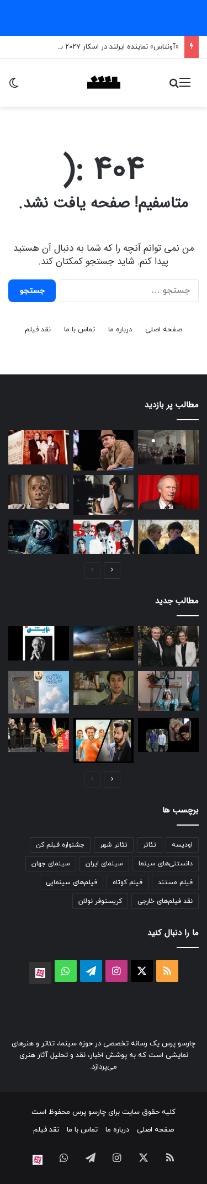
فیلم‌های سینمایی (71, 882)
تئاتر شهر (114, 845)
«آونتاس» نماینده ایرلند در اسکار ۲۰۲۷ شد (116, 47)
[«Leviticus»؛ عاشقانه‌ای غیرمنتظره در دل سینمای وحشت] (168, 537)
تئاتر (149, 845)
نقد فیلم (38, 330)
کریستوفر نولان (100, 901)
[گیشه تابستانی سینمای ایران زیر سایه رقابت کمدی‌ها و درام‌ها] (103, 740)
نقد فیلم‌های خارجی (165, 901)
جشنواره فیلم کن (60, 845)
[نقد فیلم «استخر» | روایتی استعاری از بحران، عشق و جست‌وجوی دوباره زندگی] (103, 495)
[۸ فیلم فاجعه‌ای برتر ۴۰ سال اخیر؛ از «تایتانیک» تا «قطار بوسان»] (38, 537)
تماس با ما (79, 330)
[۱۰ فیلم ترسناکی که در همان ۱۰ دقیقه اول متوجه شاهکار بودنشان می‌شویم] (38, 492)
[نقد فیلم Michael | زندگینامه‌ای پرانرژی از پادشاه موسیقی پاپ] (103, 643)
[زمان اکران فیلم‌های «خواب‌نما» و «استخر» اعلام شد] (168, 735)
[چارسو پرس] (103, 82)
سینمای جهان (50, 863)
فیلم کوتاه (127, 882)
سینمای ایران (104, 863)
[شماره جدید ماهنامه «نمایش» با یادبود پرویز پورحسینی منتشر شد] (38, 643)
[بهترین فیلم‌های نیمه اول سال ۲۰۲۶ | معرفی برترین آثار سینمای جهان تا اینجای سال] (103, 537)
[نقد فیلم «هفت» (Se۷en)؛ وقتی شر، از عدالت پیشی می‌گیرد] (168, 447)
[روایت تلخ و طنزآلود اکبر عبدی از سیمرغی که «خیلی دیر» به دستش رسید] (38, 735)
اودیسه (182, 845)
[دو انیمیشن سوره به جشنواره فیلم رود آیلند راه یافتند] (38, 692)
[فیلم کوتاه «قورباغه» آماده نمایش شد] (168, 691)
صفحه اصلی (163, 330)
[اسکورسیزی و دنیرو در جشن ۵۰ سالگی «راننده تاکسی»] (103, 688)
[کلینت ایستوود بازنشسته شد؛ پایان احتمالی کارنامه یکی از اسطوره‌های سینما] (168, 492)
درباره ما (120, 330)
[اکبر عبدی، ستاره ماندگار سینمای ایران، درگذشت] (103, 450)
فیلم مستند (175, 882)
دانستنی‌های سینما (166, 863)
